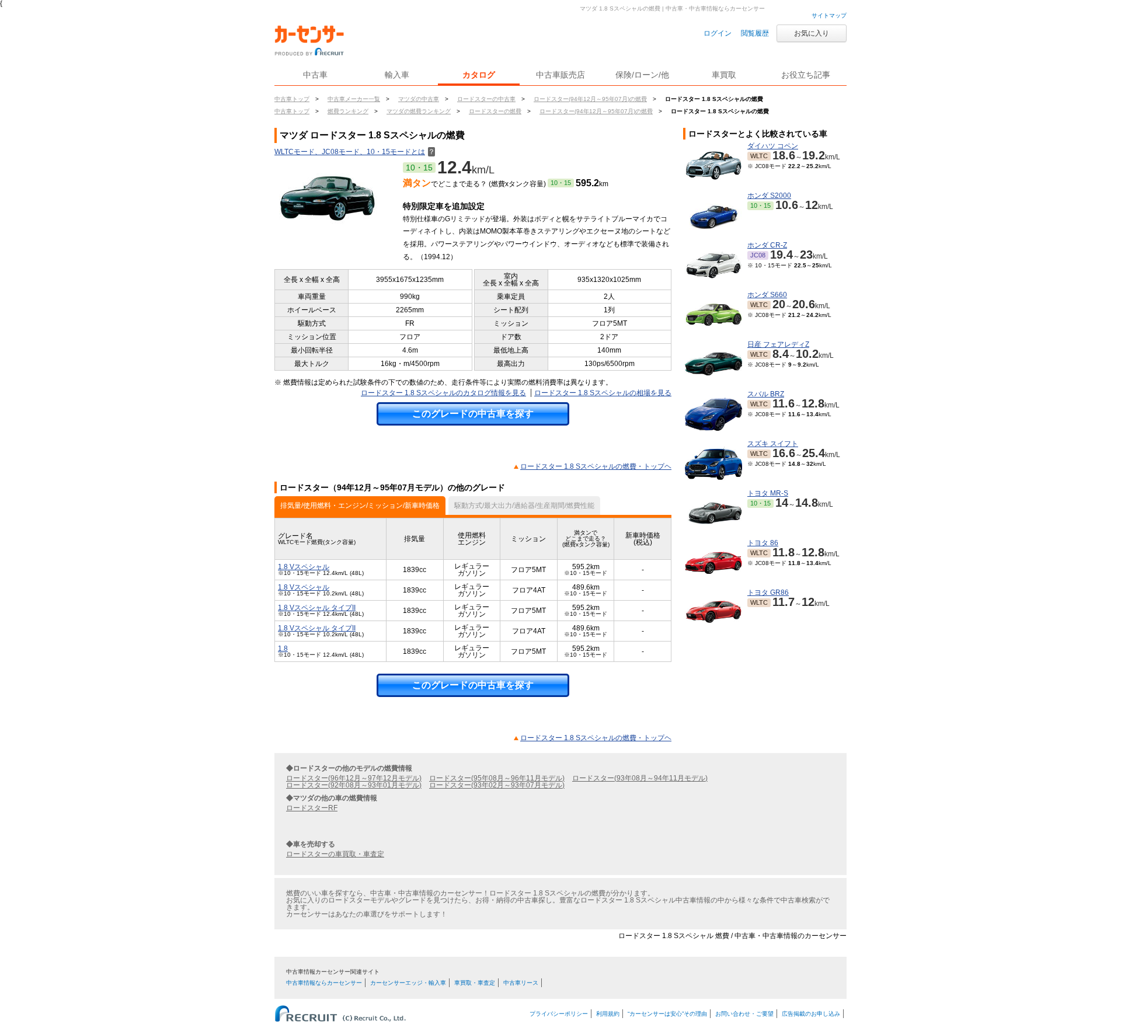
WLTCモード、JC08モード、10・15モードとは (354, 152)
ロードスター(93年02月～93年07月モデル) (497, 785)
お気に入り (811, 33)
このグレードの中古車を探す (473, 414)
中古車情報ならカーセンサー (324, 983)
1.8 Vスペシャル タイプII (317, 608)
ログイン (718, 33)
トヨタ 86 (762, 543)
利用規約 (607, 1013)
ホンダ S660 (767, 295)
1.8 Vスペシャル (303, 567)
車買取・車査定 (474, 983)
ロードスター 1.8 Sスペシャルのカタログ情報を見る (443, 393)
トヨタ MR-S (767, 493)
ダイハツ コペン (772, 146)
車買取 (724, 74)
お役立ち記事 (805, 74)
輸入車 (397, 74)
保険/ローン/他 (642, 74)
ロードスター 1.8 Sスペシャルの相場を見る (602, 393)
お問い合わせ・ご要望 (744, 1013)
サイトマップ (829, 15)
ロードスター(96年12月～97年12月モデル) (354, 778)
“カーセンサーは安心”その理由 (667, 1013)
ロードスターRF (311, 807)
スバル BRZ (765, 394)
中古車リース (520, 983)
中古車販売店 (560, 74)
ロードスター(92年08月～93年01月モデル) (354, 785)
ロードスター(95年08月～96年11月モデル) (497, 778)
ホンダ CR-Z (767, 245)
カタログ (478, 74)
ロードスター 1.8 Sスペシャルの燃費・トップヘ (595, 466)
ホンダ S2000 (769, 195)
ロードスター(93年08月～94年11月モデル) (640, 778)
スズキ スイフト (772, 444)
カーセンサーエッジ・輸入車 (408, 983)
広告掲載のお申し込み (811, 1013)
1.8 (283, 648)
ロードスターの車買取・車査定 (335, 854)
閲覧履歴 (755, 33)
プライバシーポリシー (559, 1013)
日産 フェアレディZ (778, 344)
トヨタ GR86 (768, 592)
